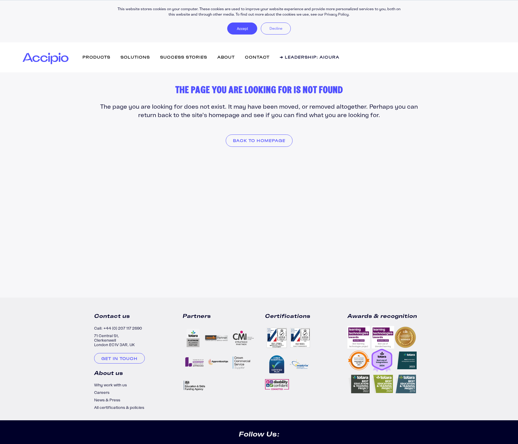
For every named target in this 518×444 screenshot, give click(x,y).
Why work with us (110, 385)
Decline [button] (275, 28)
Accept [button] (242, 28)
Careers (101, 392)
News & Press (107, 400)
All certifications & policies (119, 407)
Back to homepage (259, 140)
